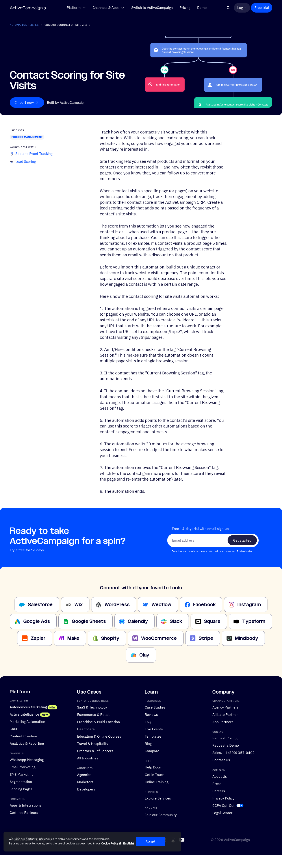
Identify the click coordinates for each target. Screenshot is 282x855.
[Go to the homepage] (28, 8)
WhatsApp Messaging (27, 759)
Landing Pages (21, 789)
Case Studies (155, 707)
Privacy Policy (223, 798)
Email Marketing (22, 767)
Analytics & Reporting (27, 743)
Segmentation (21, 781)
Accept (150, 841)
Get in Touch (155, 774)
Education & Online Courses (99, 736)
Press (216, 783)
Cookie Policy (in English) (117, 843)
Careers (218, 791)
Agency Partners (225, 707)
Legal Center (222, 813)
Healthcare (86, 729)
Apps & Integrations (25, 805)
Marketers (85, 781)
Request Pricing (224, 738)
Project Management (27, 137)
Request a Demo (225, 745)
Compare (152, 751)
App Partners (222, 722)
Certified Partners (24, 812)
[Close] (173, 841)
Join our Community (161, 814)
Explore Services (158, 798)
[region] (92, 841)
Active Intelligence (24, 714)
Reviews (151, 714)
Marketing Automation (27, 721)
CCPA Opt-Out (223, 805)
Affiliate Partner (225, 714)
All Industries (87, 758)
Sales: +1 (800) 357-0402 (233, 752)
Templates (153, 736)
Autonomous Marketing (28, 707)
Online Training (156, 781)
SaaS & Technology (92, 707)
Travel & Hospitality (92, 743)
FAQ (148, 722)
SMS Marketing (21, 774)
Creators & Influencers (95, 751)
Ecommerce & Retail (93, 714)
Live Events (154, 729)
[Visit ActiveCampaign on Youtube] (181, 839)
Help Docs (153, 767)
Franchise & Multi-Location (98, 722)
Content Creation (23, 736)
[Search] (228, 7)
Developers (86, 789)
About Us (219, 776)
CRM (13, 729)
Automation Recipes (24, 24)
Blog (148, 743)
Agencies (84, 774)
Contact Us (221, 760)
